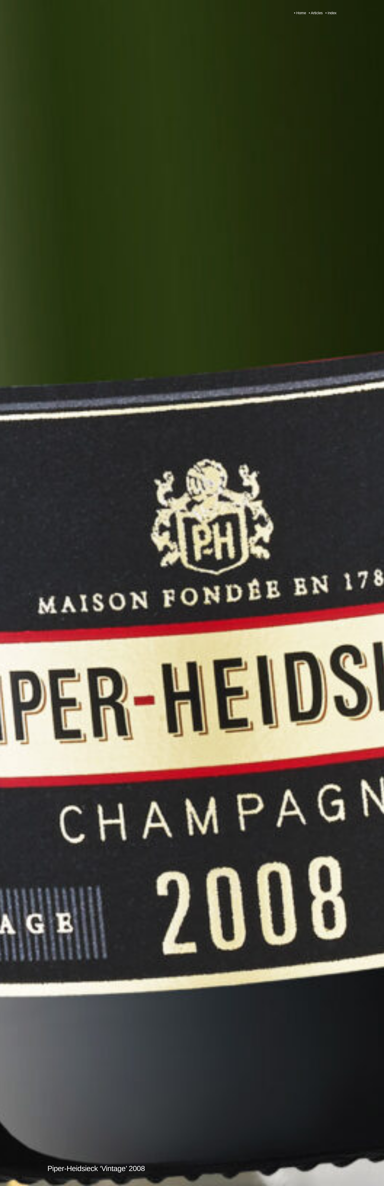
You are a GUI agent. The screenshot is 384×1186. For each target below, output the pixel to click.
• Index (331, 13)
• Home (300, 13)
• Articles (316, 13)
